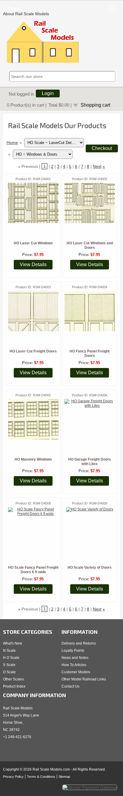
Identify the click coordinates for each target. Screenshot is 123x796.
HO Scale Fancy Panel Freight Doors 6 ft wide (33, 569)
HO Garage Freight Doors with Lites (89, 461)
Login (48, 93)
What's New (12, 643)
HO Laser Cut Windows (33, 243)
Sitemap (64, 776)
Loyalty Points (72, 650)
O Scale (9, 672)
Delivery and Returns (78, 643)
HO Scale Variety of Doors (89, 567)
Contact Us (70, 686)
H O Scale (11, 658)
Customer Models (75, 672)
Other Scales (13, 679)
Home (12, 142)
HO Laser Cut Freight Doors (33, 351)
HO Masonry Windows (33, 459)
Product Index (14, 686)
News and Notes (74, 658)
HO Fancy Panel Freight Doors (90, 353)
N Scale (9, 650)
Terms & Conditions (41, 776)
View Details (33, 264)
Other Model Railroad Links (83, 679)
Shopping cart (95, 105)
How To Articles (73, 665)
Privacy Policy (13, 776)
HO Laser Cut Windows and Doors (90, 245)
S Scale (9, 665)
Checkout (102, 148)
